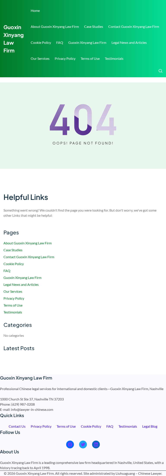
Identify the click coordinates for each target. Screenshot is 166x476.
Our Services (40, 58)
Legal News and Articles (129, 42)
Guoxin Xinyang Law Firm (87, 42)
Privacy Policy (65, 58)
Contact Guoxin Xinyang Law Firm (133, 26)
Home (35, 10)
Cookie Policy (41, 42)
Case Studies (93, 26)
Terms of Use (90, 58)
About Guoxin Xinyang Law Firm (55, 26)
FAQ (59, 42)
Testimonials (114, 58)
